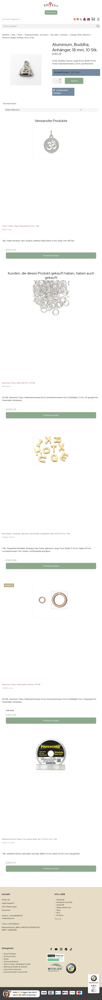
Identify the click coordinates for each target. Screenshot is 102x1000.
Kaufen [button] (74, 80)
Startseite (60, 900)
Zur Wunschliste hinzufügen (60, 91)
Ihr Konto (59, 915)
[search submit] (98, 26)
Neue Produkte (10, 954)
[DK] (74, 19)
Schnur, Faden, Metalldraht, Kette (17, 964)
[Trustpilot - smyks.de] (55, 958)
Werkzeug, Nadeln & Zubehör (15, 967)
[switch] (93, 990)
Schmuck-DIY (51, 12)
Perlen (6, 959)
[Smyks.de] (51, 5)
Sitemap (58, 919)
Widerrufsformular (63, 907)
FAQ (58, 913)
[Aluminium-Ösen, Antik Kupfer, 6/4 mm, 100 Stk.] (51, 630)
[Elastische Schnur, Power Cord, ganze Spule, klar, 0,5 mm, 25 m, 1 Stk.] (51, 785)
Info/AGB (60, 905)
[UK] (80, 19)
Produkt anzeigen (51, 255)
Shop (58, 910)
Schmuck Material (11, 961)
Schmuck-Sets (9, 956)
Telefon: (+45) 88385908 (12, 916)
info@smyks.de (8, 918)
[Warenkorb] (93, 19)
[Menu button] (98, 19)
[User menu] (84, 19)
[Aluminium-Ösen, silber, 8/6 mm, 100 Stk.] (51, 329)
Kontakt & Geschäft (64, 902)
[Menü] (90, 975)
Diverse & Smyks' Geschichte (15, 972)
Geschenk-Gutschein (12, 969)
